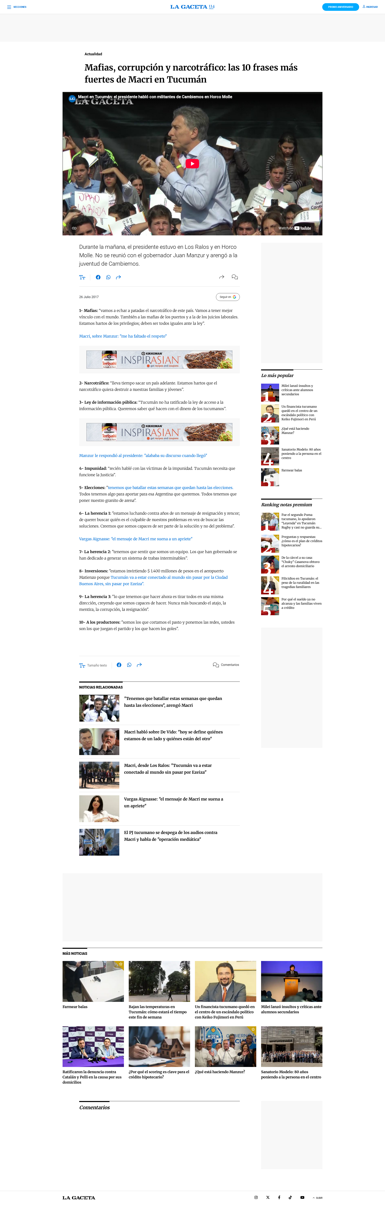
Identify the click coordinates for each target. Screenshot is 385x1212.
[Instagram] (256, 1198)
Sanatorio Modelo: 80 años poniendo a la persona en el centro (301, 454)
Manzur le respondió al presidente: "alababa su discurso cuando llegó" (143, 455)
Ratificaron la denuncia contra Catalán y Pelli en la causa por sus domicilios (92, 1077)
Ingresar (372, 7)
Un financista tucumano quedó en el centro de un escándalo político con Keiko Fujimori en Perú (225, 1011)
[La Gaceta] (192, 7)
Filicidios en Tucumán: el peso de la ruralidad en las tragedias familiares (300, 583)
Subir (319, 1198)
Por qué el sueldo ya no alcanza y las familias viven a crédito (302, 603)
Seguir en (225, 296)
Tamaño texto (97, 665)
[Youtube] (302, 1198)
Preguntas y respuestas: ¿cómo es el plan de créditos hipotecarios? (302, 541)
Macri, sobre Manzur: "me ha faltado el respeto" (123, 336)
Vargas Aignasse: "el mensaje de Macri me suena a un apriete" (135, 538)
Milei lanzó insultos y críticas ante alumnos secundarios (297, 390)
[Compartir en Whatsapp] (108, 278)
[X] (268, 1198)
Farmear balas (292, 470)
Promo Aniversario (340, 7)
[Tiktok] (290, 1198)
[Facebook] (279, 1198)
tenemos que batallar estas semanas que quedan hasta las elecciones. (170, 487)
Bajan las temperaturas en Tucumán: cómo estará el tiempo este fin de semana (158, 1011)
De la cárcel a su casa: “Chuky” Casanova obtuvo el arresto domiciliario (301, 562)
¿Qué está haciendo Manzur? (220, 1072)
